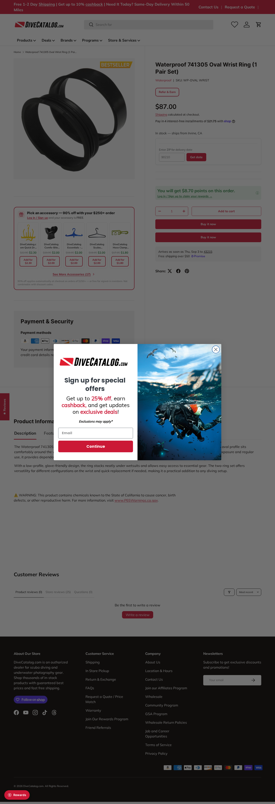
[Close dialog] (216, 349)
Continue (95, 446)
